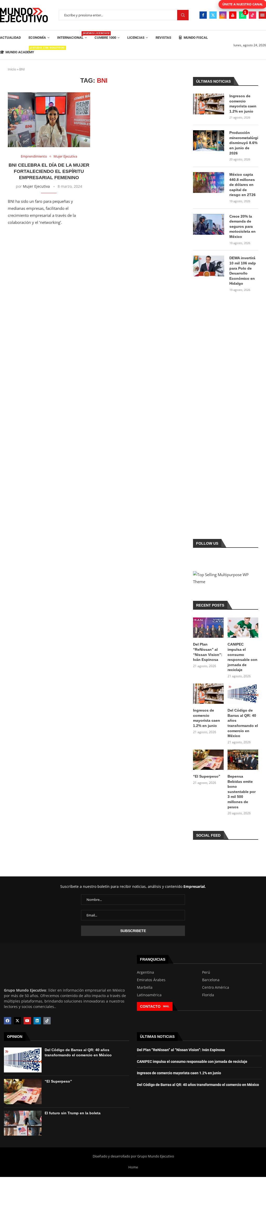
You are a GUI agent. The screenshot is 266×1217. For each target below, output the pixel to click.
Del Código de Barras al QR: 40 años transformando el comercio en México (243, 723)
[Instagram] (223, 15)
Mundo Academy (19, 50)
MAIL (166, 1006)
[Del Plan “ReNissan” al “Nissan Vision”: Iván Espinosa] (208, 627)
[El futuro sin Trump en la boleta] (23, 1123)
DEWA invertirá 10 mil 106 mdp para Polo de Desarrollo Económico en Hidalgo (242, 270)
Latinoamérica (149, 995)
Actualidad (10, 38)
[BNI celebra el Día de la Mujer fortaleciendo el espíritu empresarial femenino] (49, 119)
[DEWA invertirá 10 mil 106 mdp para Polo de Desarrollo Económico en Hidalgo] (208, 266)
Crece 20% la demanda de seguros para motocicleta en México (242, 226)
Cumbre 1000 (105, 38)
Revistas (163, 38)
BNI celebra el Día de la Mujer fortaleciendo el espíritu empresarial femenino (49, 171)
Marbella (144, 987)
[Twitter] (213, 15)
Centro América (215, 987)
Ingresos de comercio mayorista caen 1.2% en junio (242, 103)
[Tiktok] (252, 15)
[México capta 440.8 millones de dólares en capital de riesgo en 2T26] (208, 182)
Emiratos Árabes (151, 980)
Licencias (135, 38)
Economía (37, 38)
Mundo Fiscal (195, 38)
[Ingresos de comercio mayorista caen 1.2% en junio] (208, 104)
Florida (208, 995)
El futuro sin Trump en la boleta (73, 1113)
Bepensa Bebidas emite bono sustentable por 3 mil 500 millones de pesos (242, 791)
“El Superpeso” (206, 776)
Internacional (72, 36)
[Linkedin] (37, 1020)
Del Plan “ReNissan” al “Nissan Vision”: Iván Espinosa (207, 652)
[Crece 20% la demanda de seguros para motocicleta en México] (208, 224)
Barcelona (211, 980)
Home (133, 1167)
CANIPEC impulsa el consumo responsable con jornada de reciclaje (242, 657)
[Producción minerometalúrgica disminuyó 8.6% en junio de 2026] (208, 140)
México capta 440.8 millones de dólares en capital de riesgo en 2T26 (242, 184)
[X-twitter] (17, 1020)
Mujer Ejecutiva (36, 186)
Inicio (12, 69)
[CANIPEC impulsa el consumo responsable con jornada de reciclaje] (243, 627)
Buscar (183, 15)
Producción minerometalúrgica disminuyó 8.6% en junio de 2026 (243, 143)
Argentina (145, 972)
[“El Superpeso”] (208, 760)
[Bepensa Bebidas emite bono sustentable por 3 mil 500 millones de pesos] (243, 760)
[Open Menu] (262, 15)
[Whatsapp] (242, 15)
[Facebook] (203, 15)
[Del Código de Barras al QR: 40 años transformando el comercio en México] (243, 694)
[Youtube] (232, 15)
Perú (206, 972)
